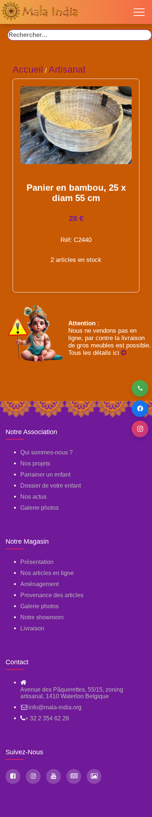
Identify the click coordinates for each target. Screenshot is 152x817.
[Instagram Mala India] (33, 776)
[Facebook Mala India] (13, 776)
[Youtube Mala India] (53, 776)
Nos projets (35, 463)
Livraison (32, 628)
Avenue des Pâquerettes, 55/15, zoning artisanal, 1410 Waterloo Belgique (71, 692)
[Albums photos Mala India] (94, 776)
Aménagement (39, 584)
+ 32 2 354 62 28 (47, 718)
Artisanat (67, 69)
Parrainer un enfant (45, 474)
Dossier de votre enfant (50, 485)
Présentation (36, 562)
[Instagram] (140, 428)
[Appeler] (140, 388)
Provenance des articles (51, 595)
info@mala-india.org (55, 707)
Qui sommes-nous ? (46, 452)
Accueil (28, 69)
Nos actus (33, 497)
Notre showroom (41, 617)
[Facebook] (140, 408)
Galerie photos (39, 508)
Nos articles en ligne (47, 573)
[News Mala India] (73, 776)
